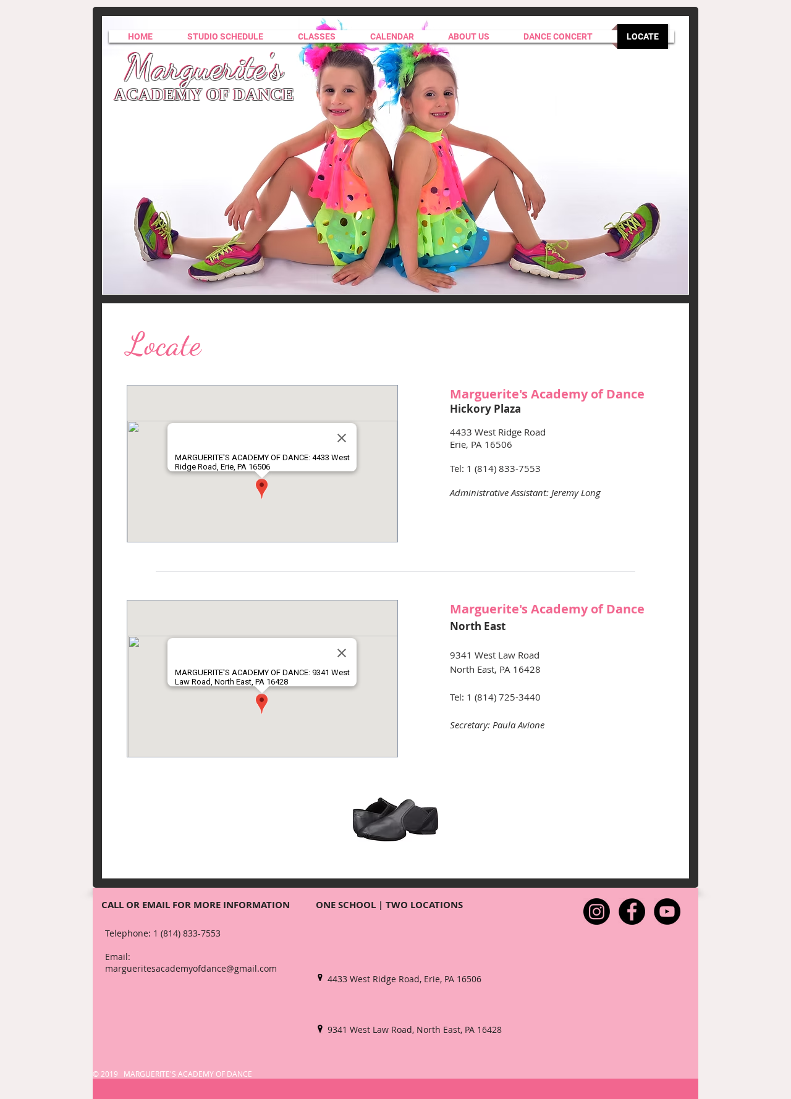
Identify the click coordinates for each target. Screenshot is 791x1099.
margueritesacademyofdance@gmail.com (191, 968)
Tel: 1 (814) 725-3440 (495, 697)
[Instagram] (596, 911)
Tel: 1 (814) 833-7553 (495, 468)
